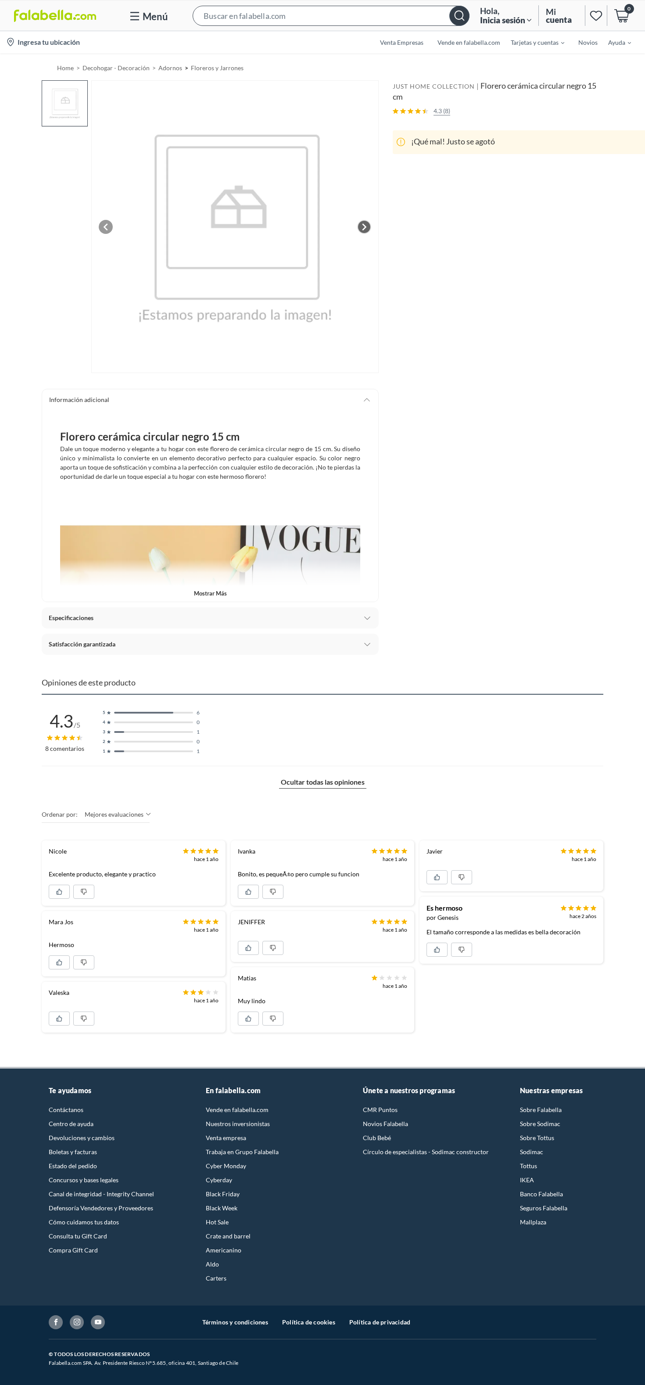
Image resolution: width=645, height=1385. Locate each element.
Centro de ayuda (71, 1123)
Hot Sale (217, 1222)
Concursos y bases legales (83, 1180)
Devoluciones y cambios (82, 1137)
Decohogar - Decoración (116, 68)
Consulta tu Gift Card (78, 1236)
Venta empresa (226, 1137)
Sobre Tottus (537, 1137)
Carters (216, 1278)
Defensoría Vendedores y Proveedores (101, 1208)
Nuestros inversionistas (238, 1123)
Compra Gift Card (73, 1250)
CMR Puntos (380, 1109)
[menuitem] (532, 42)
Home (65, 68)
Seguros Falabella (543, 1208)
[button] (331, 15)
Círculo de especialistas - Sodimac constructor (426, 1151)
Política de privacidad (379, 1322)
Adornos (170, 68)
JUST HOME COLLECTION (434, 86)
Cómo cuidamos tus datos (84, 1222)
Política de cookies (308, 1322)
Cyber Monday (226, 1166)
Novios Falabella (385, 1123)
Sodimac (531, 1151)
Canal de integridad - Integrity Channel (101, 1194)
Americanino (223, 1250)
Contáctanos (66, 1109)
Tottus (528, 1166)
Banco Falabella (541, 1194)
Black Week (221, 1208)
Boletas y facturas (73, 1151)
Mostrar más (210, 593)
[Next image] (364, 227)
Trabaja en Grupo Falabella (242, 1151)
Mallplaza (533, 1222)
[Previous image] (106, 227)
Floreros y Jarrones (217, 68)
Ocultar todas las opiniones (323, 782)
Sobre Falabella (541, 1109)
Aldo (212, 1264)
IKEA (527, 1180)
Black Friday (223, 1194)
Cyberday (219, 1180)
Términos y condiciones (235, 1322)
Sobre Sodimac (540, 1123)
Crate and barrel (228, 1236)
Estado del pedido (73, 1166)
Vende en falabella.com (237, 1109)
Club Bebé (377, 1137)
